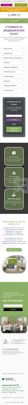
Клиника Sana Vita (9, 385)
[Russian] (21, 21)
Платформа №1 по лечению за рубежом (13, 397)
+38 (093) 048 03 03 (6, 1)
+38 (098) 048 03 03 (20, 1)
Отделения (5, 373)
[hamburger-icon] (2, 21)
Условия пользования (13, 373)
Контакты (21, 373)
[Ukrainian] (23, 21)
